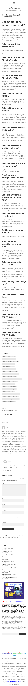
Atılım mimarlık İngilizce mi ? (7, 551)
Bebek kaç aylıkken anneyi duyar (9, 369)
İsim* (3, 498)
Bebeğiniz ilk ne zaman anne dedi (9, 356)
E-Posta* (3, 504)
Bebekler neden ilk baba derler (9, 391)
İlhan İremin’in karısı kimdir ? (7, 554)
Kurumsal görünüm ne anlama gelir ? (9, 567)
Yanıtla (9, 456)
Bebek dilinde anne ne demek (8, 364)
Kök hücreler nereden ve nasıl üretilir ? (9, 564)
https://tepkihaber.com (6, 536)
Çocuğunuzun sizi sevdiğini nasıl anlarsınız (11, 399)
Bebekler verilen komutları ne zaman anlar (11, 394)
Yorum (3, 483)
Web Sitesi (4, 510)
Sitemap (16, 537)
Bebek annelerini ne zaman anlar (9, 359)
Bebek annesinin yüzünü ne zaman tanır (10, 361)
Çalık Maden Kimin (7, 414)
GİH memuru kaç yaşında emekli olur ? (9, 574)
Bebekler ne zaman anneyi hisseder (9, 386)
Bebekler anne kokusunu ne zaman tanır (10, 374)
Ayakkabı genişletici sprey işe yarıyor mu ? (10, 577)
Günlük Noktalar (14, 8)
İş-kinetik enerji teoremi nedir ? (8, 548)
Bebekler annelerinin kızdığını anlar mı (10, 381)
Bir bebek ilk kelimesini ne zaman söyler (10, 396)
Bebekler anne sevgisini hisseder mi (9, 376)
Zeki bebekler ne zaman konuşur (9, 401)
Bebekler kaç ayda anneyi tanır (8, 384)
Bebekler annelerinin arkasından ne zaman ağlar (12, 379)
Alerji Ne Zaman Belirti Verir (9, 410)
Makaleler (8, 353)
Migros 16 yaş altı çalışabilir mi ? (8, 558)
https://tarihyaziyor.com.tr (6, 537)
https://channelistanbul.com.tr (19, 536)
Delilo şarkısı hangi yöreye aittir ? (8, 561)
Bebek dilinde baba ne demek (8, 366)
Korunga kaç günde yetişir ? (7, 571)
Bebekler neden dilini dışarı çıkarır (9, 389)
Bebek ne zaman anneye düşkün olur (10, 371)
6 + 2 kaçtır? (4, 522)
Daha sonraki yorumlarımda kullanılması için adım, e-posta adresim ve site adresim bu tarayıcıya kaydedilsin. (13, 518)
